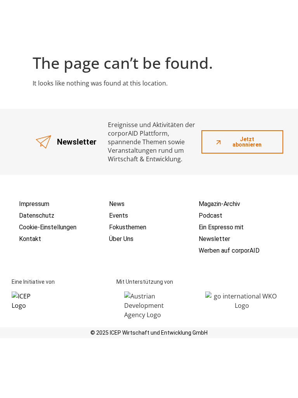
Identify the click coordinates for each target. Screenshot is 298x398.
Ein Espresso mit (221, 227)
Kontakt (30, 239)
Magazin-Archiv (219, 204)
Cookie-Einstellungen (47, 227)
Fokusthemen (127, 227)
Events (118, 215)
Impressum (34, 204)
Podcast (210, 215)
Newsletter (214, 239)
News (117, 204)
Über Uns (121, 239)
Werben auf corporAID (229, 250)
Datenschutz (36, 215)
